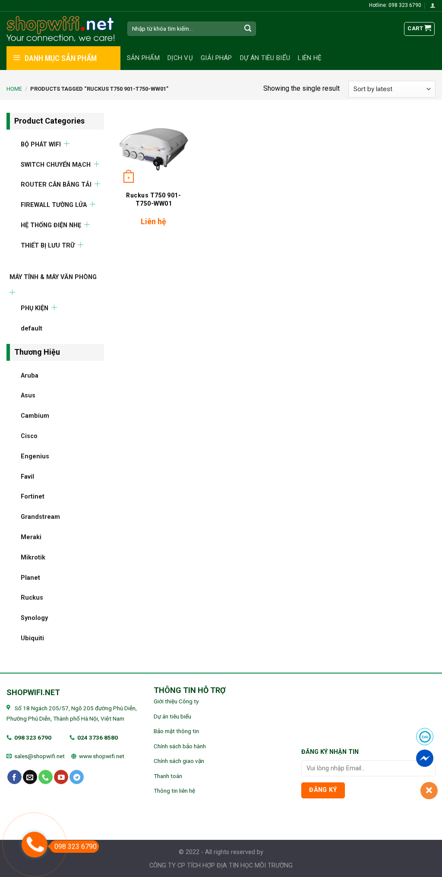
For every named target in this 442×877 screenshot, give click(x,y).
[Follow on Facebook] (14, 777)
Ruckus (32, 597)
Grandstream (40, 517)
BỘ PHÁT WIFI (41, 144)
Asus (28, 395)
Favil (27, 476)
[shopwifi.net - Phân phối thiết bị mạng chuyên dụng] (60, 29)
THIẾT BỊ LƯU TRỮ (48, 245)
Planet (30, 577)
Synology (34, 618)
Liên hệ (310, 58)
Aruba (29, 375)
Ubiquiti (32, 638)
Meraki (31, 537)
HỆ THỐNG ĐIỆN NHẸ (51, 225)
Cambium (35, 415)
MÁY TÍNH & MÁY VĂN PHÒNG (53, 276)
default (31, 328)
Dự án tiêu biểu (265, 58)
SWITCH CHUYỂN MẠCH (56, 164)
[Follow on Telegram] (76, 777)
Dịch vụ (180, 58)
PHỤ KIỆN (34, 308)
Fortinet (32, 496)
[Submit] (247, 29)
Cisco (29, 436)
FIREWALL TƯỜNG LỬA (54, 205)
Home (14, 89)
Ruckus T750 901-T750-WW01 (153, 199)
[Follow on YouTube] (61, 777)
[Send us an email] (30, 777)
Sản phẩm (143, 58)
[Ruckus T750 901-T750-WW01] (153, 149)
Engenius (35, 456)
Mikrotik (33, 557)
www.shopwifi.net (101, 756)
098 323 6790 (32, 737)
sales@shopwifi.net (39, 756)
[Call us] (45, 777)
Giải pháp (216, 58)
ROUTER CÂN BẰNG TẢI (56, 184)
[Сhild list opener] (66, 143)
